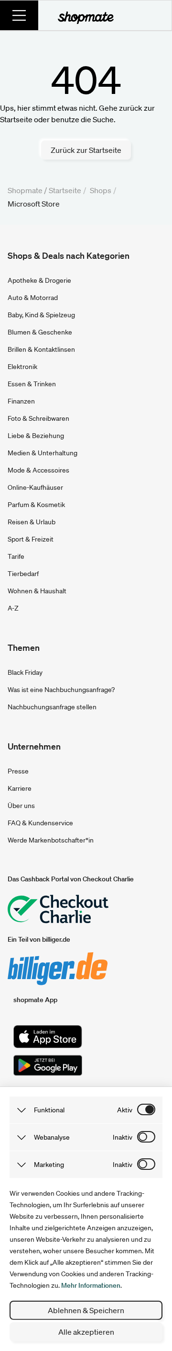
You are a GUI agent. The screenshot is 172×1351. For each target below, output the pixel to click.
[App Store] (47, 1036)
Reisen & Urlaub (31, 522)
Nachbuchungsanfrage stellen (52, 707)
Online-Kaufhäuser (35, 487)
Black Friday (25, 672)
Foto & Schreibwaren (38, 418)
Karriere (20, 788)
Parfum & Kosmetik (36, 504)
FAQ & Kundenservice (40, 823)
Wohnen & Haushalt (37, 591)
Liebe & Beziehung (36, 435)
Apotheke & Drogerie (39, 280)
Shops (100, 190)
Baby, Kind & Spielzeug (41, 315)
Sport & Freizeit (31, 539)
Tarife (16, 556)
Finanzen (21, 401)
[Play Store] (47, 1065)
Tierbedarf (23, 573)
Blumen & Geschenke (40, 332)
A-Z (13, 608)
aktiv (124, 1110)
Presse (18, 771)
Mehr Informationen (90, 1285)
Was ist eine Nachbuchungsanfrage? (61, 689)
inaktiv (122, 1137)
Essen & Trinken (32, 384)
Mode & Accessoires (38, 470)
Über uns (21, 805)
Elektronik (22, 366)
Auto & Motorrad (33, 297)
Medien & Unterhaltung (42, 453)
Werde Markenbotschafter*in (51, 840)
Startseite (65, 190)
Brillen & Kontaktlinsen (41, 349)
